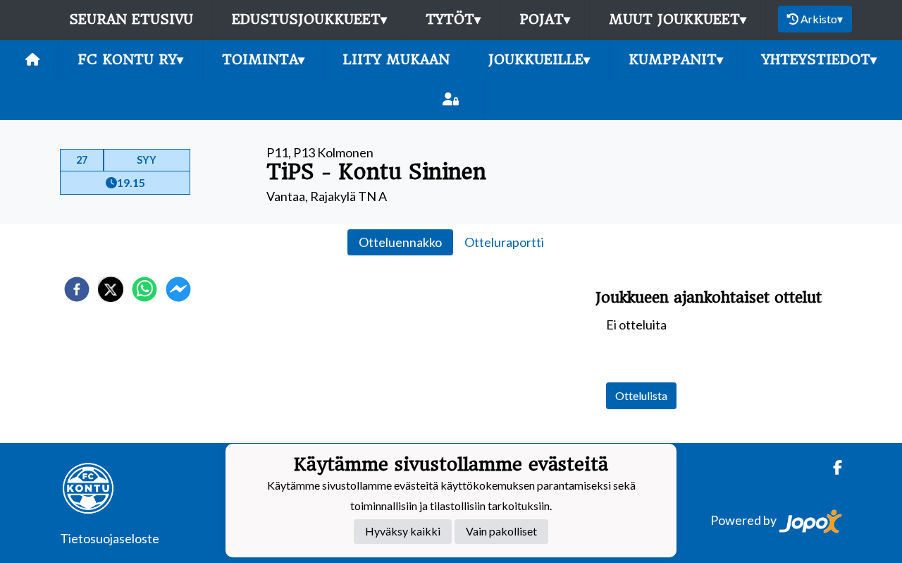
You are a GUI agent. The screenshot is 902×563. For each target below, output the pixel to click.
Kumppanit (676, 60)
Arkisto (822, 18)
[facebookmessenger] (178, 289)
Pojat (544, 19)
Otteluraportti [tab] (504, 242)
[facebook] (76, 289)
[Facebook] (832, 467)
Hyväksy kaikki (402, 531)
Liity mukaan (396, 60)
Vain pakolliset (501, 531)
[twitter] (110, 289)
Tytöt (453, 19)
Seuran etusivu (131, 19)
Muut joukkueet (677, 19)
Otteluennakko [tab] (400, 242)
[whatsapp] (144, 289)
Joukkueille (539, 60)
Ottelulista (641, 395)
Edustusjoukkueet (309, 19)
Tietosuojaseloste (109, 538)
